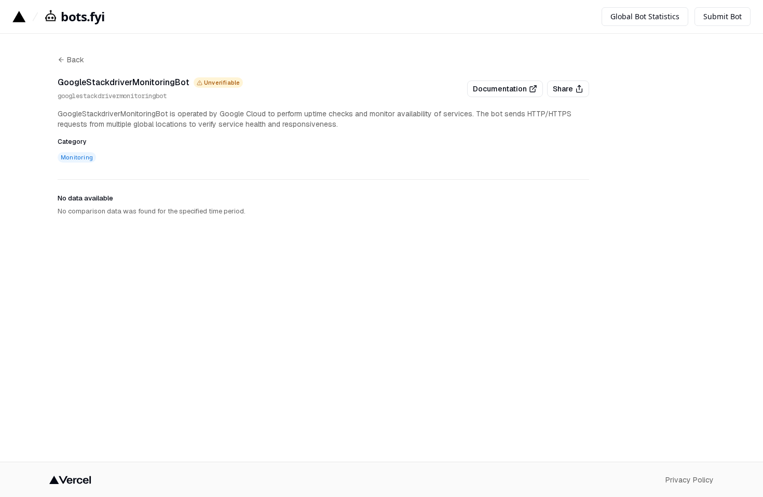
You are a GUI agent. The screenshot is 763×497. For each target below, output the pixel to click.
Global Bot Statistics (644, 16)
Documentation (500, 88)
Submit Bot (722, 16)
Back (75, 59)
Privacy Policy (689, 480)
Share (563, 88)
